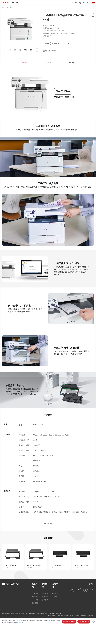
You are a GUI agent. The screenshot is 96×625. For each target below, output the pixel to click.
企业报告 (90, 615)
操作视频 (45, 600)
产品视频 (45, 597)
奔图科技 (85, 2)
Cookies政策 (19, 622)
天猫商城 (35, 597)
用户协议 (60, 615)
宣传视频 (45, 593)
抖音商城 (35, 600)
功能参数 (48, 63)
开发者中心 (55, 598)
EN (76, 2)
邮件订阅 (55, 593)
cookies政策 (69, 615)
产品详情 (24, 63)
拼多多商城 (35, 604)
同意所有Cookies (84, 621)
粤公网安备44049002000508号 (38, 613)
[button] (3, 50)
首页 (3, 7)
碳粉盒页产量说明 (80, 615)
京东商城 (35, 593)
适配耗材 (72, 63)
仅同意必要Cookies (69, 621)
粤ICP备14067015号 (56, 613)
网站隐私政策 (52, 615)
